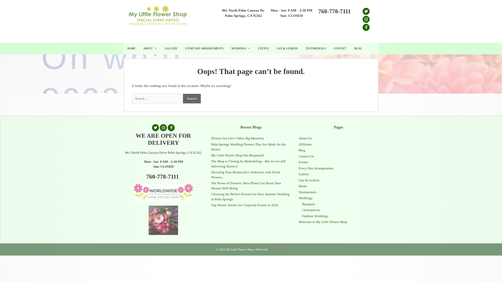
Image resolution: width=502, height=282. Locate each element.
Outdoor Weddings (315, 216)
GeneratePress (277, 249)
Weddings (238, 48)
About (148, 48)
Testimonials (316, 48)
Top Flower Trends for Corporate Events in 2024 (244, 205)
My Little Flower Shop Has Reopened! (237, 155)
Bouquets (308, 204)
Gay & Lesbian (287, 48)
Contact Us (306, 156)
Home (131, 48)
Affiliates (305, 144)
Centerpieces (311, 210)
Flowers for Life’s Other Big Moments (237, 138)
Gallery (171, 48)
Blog (358, 48)
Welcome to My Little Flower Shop (323, 222)
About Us (305, 138)
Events (263, 48)
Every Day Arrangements (204, 48)
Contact (340, 48)
